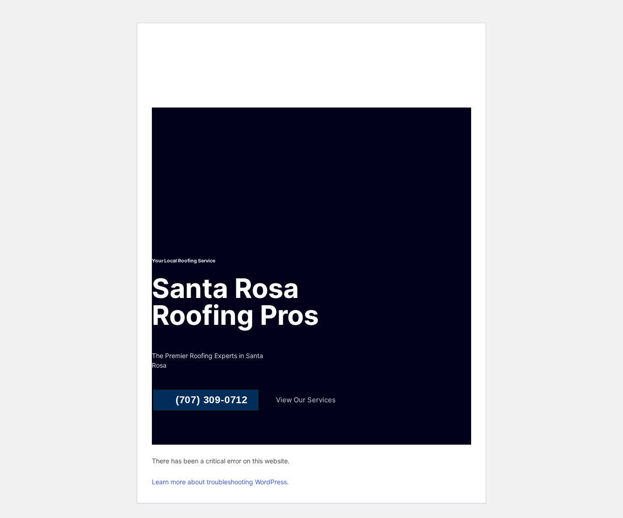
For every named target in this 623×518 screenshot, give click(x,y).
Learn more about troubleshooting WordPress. (220, 482)
